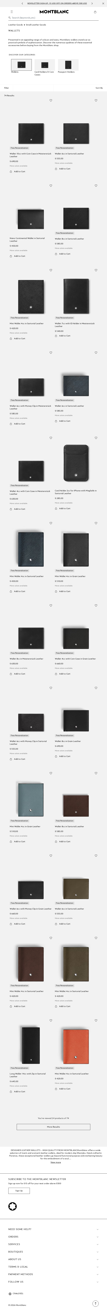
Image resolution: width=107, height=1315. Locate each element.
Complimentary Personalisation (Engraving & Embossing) (61, 3)
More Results (53, 1127)
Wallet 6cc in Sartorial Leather (69, 154)
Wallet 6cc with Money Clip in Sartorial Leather (28, 742)
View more (56, 1162)
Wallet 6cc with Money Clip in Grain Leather (31, 909)
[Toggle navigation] (11, 11)
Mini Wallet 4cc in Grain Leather (70, 576)
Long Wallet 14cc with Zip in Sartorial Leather (28, 1075)
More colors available (18, 166)
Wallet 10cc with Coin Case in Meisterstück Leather (30, 155)
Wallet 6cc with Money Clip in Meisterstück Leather (30, 407)
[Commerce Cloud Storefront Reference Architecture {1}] (54, 12)
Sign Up (19, 1191)
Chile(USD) (18, 1294)
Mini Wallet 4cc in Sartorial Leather (26, 324)
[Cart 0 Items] (96, 14)
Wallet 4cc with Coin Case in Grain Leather (75, 659)
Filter (6, 88)
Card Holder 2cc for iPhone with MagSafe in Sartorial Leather (76, 492)
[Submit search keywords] (9, 18)
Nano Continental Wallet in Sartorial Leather (27, 239)
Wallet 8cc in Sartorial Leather (69, 239)
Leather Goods (15, 25)
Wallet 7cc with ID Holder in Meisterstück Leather (75, 325)
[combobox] (53, 19)
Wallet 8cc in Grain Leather (68, 741)
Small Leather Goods (36, 25)
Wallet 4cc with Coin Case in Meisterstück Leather (30, 492)
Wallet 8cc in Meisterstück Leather (26, 659)
